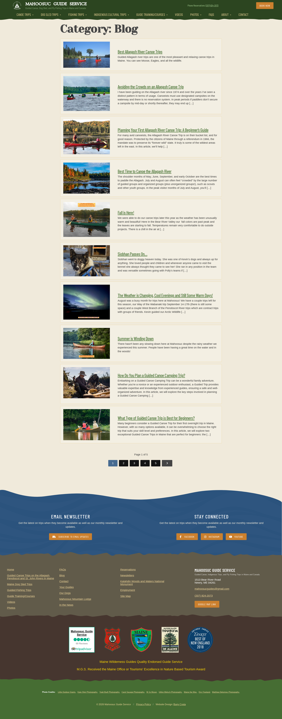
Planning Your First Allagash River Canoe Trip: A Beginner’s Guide (163, 130)
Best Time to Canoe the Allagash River (144, 171)
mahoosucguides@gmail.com (212, 588)
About (225, 14)
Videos (179, 14)
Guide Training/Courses (150, 14)
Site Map (125, 596)
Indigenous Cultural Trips (110, 14)
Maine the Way (190, 692)
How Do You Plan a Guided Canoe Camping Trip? (151, 375)
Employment (127, 590)
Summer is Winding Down (135, 338)
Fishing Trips (76, 14)
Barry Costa (179, 704)
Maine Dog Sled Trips (19, 584)
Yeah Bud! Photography (109, 692)
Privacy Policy (143, 704)
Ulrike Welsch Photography (170, 692)
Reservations (128, 569)
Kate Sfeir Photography (87, 692)
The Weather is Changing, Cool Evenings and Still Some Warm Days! (165, 295)
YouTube (238, 536)
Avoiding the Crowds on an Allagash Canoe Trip (151, 86)
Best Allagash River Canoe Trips (140, 51)
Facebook (189, 536)
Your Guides (66, 587)
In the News (66, 604)
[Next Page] (167, 463)
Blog (62, 575)
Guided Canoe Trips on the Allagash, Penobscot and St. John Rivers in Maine (30, 577)
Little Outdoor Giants (66, 692)
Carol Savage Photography (133, 692)
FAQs (211, 14)
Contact (243, 14)
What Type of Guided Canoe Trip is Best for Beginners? (156, 418)
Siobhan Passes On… (132, 254)
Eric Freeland (204, 692)
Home (10, 569)
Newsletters (127, 575)
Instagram (214, 536)
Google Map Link (207, 604)
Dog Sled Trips (49, 14)
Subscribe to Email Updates (73, 536)
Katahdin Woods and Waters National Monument (142, 583)
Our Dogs (65, 593)
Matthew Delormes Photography (225, 692)
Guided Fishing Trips (19, 590)
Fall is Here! (126, 212)
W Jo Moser (151, 692)
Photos (194, 14)
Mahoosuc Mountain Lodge (75, 599)
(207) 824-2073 (211, 5)
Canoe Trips (24, 14)
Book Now (265, 5)
